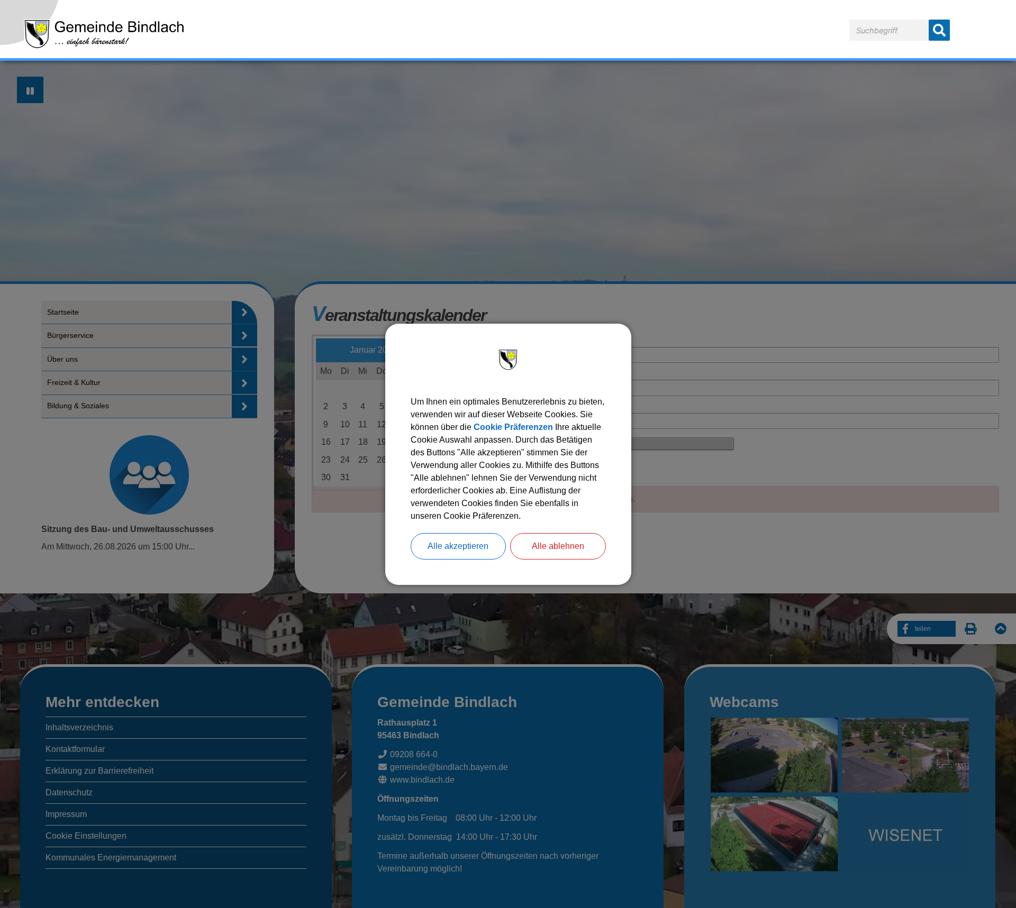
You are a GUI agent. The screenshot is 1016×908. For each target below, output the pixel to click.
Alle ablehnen (558, 546)
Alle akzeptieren (458, 546)
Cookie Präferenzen (513, 427)
